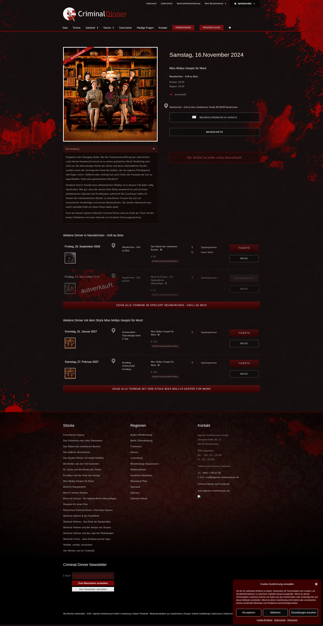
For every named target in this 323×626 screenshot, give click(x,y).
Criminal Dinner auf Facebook (213, 484)
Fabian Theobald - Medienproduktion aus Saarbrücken (157, 614)
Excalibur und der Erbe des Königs (81, 475)
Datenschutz (280, 620)
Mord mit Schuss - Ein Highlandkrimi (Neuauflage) (89, 498)
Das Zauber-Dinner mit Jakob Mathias (83, 457)
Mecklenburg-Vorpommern (144, 463)
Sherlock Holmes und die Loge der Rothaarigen (88, 533)
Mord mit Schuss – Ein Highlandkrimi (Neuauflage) (162, 280)
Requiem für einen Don (75, 504)
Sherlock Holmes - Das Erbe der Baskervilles (87, 521)
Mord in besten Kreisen (75, 492)
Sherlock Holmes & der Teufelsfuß (81, 515)
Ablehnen (275, 612)
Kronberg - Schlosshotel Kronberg (128, 365)
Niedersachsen (138, 469)
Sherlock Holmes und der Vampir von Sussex (87, 527)
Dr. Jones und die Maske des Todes (82, 469)
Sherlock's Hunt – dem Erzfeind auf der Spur (87, 539)
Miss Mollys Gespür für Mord (187, 68)
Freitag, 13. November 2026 (82, 276)
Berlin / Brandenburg (141, 440)
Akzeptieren (248, 612)
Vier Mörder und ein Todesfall (78, 550)
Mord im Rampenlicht (74, 486)
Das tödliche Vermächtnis (76, 452)
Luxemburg (136, 457)
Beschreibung (72, 149)
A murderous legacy (73, 434)
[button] (316, 584)
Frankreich (136, 446)
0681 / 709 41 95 (212, 472)
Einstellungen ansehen (303, 612)
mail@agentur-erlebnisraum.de (222, 477)
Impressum (292, 620)
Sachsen (135, 492)
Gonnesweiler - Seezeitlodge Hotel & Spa (131, 335)
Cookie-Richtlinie (265, 620)
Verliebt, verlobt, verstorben (77, 544)
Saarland (135, 486)
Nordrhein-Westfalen (141, 475)
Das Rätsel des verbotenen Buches (82, 446)
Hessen (134, 452)
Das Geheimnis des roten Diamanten (82, 440)
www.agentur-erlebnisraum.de (214, 490)
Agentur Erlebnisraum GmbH (106, 614)
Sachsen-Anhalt (138, 498)
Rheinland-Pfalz (138, 481)
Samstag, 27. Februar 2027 (82, 361)
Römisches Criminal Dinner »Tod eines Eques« (88, 510)
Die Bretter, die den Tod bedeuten (81, 463)
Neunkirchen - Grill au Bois (183, 76)
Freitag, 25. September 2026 (82, 246)
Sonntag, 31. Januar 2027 (81, 331)
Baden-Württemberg (141, 434)
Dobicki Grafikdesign (201, 614)
